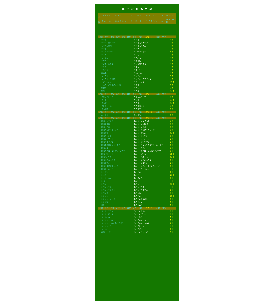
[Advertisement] (137, 30)
